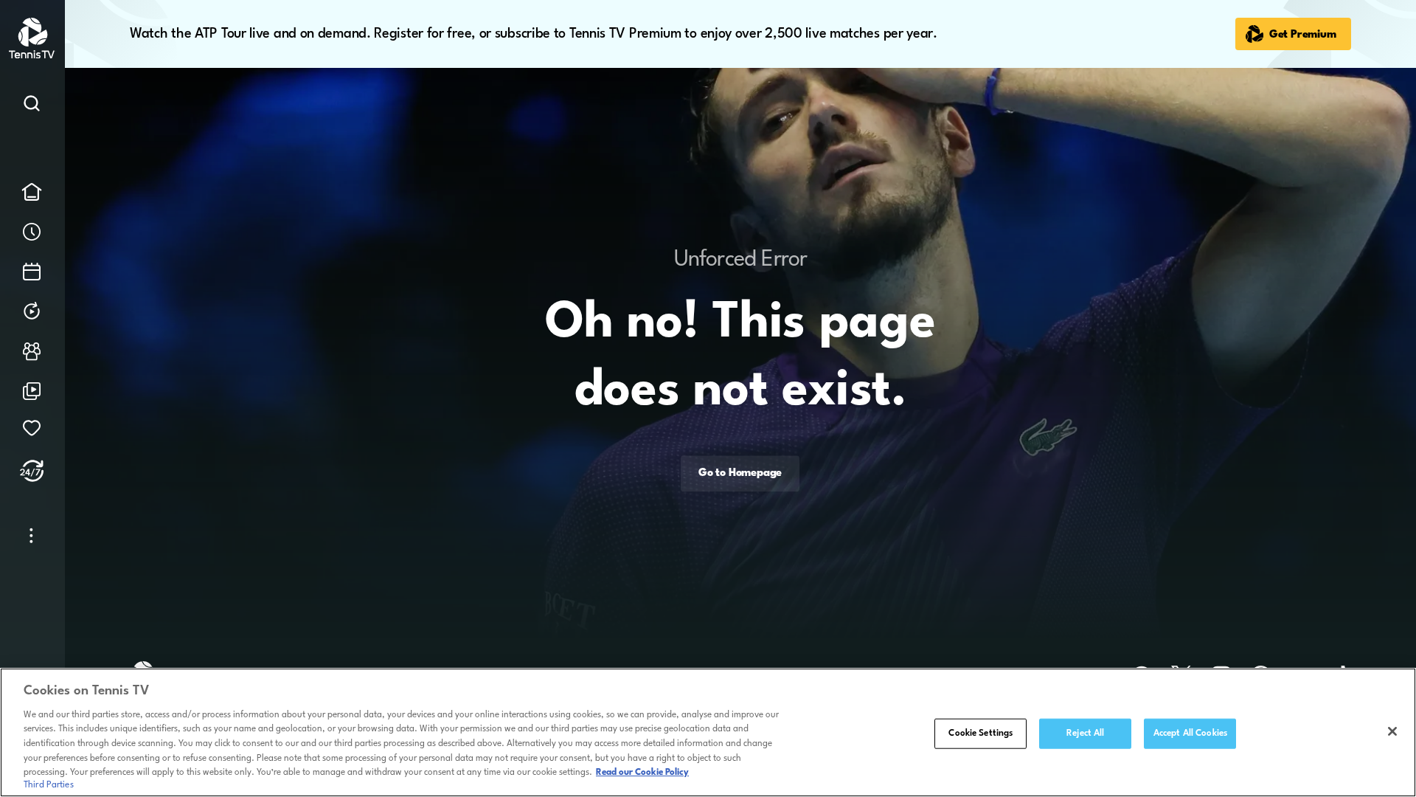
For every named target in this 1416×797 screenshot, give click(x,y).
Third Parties (49, 785)
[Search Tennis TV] (32, 106)
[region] (708, 732)
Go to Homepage (740, 474)
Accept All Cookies (1190, 732)
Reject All (1085, 732)
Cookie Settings (980, 732)
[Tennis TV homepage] (33, 55)
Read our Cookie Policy (642, 772)
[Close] (1392, 731)
